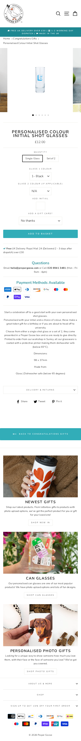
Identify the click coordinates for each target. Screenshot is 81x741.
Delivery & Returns (40, 390)
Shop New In (40, 522)
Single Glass (32, 158)
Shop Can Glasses (40, 595)
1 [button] (33, 115)
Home (6, 38)
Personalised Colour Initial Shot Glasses (25, 43)
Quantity (40, 152)
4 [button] (43, 115)
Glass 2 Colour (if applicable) (40, 183)
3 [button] (39, 115)
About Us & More (40, 683)
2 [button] (36, 115)
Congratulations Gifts (25, 38)
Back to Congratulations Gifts (43, 434)
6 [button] (49, 115)
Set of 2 (51, 158)
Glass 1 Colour (40, 169)
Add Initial (40, 198)
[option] (40, 32)
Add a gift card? (40, 213)
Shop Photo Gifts (40, 671)
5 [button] (46, 115)
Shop (40, 695)
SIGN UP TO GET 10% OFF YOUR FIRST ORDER (40, 706)
